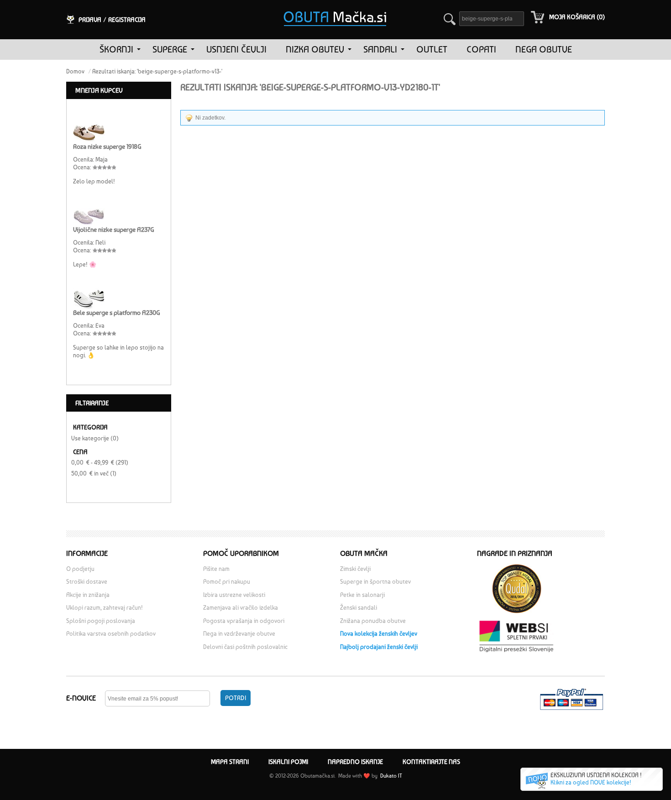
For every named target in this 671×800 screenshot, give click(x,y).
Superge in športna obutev (375, 581)
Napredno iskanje (355, 761)
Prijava (90, 19)
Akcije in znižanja (88, 594)
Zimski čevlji (355, 568)
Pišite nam (216, 568)
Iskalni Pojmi (288, 761)
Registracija (127, 19)
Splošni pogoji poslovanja (100, 620)
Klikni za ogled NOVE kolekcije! (590, 782)
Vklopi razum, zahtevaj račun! (104, 607)
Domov (75, 71)
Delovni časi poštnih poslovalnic (245, 646)
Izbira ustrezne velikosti (234, 594)
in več (90, 473)
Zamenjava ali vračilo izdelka (240, 607)
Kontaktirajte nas (431, 761)
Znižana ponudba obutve (373, 620)
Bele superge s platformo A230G (116, 312)
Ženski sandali (358, 607)
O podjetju (80, 568)
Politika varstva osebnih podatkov (111, 633)
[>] (139, 49)
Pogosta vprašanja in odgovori (243, 620)
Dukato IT (390, 776)
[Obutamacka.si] (335, 6)
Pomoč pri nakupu (226, 581)
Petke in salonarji (362, 594)
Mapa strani (230, 761)
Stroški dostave (86, 581)
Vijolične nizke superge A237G (113, 229)
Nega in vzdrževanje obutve (239, 633)
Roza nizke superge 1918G (107, 146)
